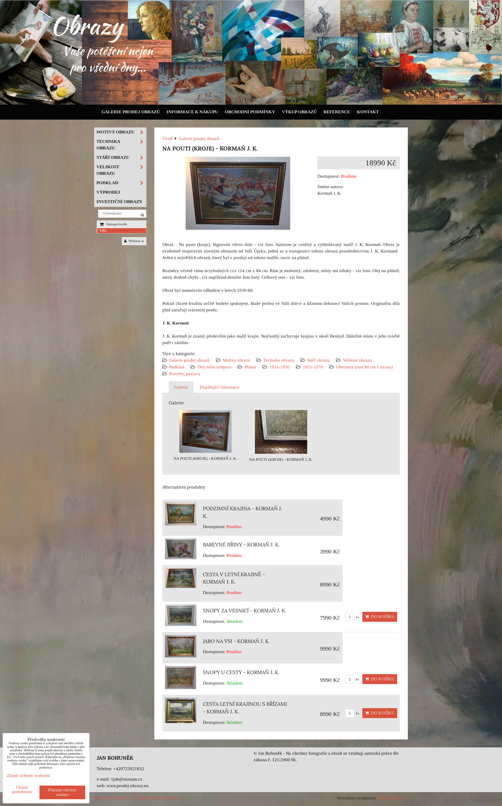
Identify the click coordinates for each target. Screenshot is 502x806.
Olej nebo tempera (214, 367)
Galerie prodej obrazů (130, 111)
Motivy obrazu (236, 360)
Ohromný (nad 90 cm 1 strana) (364, 367)
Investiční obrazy (119, 201)
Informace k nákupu (192, 111)
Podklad (176, 367)
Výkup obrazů (299, 111)
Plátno (250, 367)
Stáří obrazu (318, 360)
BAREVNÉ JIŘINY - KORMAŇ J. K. (241, 544)
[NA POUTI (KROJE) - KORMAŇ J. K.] (238, 194)
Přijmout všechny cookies (62, 792)
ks (357, 617)
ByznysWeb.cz (391, 798)
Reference (336, 111)
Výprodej (108, 192)
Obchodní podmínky (250, 111)
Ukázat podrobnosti (22, 789)
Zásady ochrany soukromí (160, 797)
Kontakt (368, 111)
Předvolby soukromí (113, 797)
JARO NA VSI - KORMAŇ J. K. (236, 641)
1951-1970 (313, 367)
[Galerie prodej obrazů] (251, 103)
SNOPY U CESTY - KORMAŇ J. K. (241, 672)
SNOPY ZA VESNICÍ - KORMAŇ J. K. (244, 610)
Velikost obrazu (357, 360)
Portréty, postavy (185, 373)
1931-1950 (279, 367)
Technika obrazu (278, 360)
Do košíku (382, 616)
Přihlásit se (136, 241)
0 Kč (103, 230)
